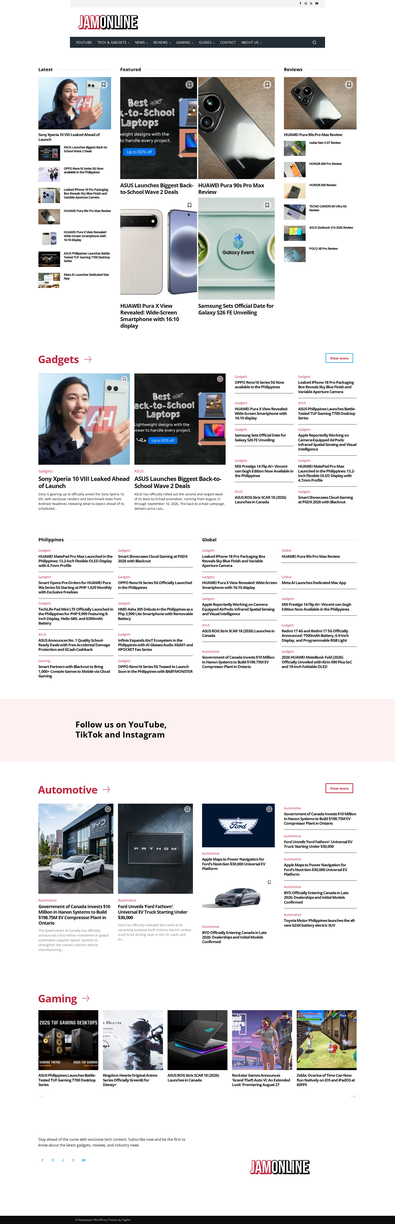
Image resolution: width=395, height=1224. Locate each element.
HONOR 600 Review (322, 185)
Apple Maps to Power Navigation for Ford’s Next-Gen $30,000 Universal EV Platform (233, 863)
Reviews (293, 69)
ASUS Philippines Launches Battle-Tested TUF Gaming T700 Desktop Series (87, 257)
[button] (314, 42)
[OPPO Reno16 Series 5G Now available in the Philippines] (49, 174)
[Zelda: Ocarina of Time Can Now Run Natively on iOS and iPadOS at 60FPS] (327, 1040)
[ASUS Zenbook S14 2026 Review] (295, 233)
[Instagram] (306, 3)
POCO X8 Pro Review (323, 248)
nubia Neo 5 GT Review (325, 142)
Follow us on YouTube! (94, 1171)
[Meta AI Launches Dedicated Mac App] (49, 280)
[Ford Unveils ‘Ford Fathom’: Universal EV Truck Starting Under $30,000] (155, 849)
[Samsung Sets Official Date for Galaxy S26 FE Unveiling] (236, 249)
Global (286, 550)
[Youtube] (317, 3)
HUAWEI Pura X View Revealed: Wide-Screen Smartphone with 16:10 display (85, 236)
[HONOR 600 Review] (295, 191)
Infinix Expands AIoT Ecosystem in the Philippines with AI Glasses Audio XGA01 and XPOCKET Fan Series (155, 645)
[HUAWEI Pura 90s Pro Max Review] (49, 216)
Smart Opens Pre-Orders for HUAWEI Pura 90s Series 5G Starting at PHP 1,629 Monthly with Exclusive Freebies (75, 587)
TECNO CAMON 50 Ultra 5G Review (328, 208)
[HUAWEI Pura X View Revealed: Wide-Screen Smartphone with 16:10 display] (49, 238)
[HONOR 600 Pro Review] (295, 169)
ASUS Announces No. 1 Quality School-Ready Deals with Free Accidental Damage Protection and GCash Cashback (74, 645)
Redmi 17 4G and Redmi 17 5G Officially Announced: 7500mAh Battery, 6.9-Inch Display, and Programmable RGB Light (315, 635)
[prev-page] (41, 1096)
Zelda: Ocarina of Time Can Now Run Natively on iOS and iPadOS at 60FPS (326, 1080)
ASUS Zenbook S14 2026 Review (331, 227)
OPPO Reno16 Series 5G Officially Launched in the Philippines (155, 585)
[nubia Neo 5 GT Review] (295, 148)
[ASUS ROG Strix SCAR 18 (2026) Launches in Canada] (197, 1040)
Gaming (44, 661)
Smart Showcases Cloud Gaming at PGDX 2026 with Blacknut (325, 500)
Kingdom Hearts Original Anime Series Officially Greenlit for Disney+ (130, 1080)
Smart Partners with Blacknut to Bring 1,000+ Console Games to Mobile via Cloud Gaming (74, 671)
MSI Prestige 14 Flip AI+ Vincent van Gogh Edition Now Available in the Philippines (264, 471)
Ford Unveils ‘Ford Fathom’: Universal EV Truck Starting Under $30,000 (152, 912)
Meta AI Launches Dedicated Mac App (86, 276)
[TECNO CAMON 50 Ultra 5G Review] (295, 212)
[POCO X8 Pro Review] (295, 254)
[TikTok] (63, 1160)
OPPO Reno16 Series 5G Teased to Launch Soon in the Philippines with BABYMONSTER (155, 669)
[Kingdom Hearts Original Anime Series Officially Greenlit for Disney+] (133, 1040)
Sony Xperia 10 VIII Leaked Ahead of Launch (69, 137)
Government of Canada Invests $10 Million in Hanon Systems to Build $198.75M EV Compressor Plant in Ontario (238, 662)
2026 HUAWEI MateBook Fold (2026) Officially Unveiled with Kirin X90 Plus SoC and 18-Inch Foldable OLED (317, 662)
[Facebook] (300, 3)
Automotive (210, 651)
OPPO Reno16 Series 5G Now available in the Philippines (83, 170)
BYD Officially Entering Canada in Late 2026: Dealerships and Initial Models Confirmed (234, 937)
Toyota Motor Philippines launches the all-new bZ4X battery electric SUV (319, 923)
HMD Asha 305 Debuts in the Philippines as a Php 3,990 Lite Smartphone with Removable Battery (155, 614)
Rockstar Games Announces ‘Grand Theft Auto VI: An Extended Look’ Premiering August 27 (261, 1080)
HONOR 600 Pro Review (325, 163)
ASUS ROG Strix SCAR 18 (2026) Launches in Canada (260, 500)
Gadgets (45, 471)
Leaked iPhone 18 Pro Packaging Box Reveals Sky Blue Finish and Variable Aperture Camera (86, 193)
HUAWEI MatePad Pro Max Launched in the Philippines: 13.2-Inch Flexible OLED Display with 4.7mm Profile (326, 473)
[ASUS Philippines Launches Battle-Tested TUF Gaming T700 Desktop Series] (49, 259)
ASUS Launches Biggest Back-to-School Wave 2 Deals (86, 149)
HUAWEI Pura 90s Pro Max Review (87, 211)
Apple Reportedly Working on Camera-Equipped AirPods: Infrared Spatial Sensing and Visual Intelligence (327, 442)
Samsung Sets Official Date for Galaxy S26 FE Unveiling (236, 309)
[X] (311, 3)
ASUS (139, 471)
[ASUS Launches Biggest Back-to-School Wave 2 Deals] (49, 153)
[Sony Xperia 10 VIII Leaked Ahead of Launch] (74, 103)
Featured (130, 69)
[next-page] (353, 1096)
